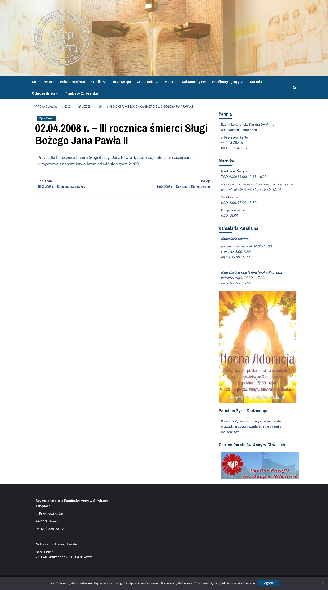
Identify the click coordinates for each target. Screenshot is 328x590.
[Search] (293, 87)
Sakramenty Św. (194, 81)
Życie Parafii (46, 118)
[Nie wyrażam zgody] (322, 583)
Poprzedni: (61, 184)
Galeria (170, 81)
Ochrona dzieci (43, 93)
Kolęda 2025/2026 (72, 81)
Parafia (96, 81)
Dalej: (183, 184)
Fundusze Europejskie (82, 93)
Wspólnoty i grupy (225, 81)
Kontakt (256, 81)
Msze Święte (121, 81)
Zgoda (269, 583)
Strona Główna (43, 81)
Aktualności (145, 81)
